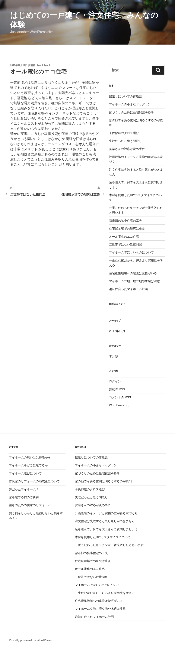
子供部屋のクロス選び (124, 133)
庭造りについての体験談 (125, 96)
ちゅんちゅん (44, 65)
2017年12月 (117, 331)
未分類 (113, 356)
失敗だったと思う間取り (125, 141)
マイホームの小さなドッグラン (130, 104)
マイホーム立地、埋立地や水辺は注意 (134, 281)
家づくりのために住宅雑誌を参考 (131, 112)
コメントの (120, 397)
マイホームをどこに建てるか (28, 465)
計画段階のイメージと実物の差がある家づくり (106, 513)
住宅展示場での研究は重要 (127, 228)
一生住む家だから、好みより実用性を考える (105, 593)
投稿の (117, 389)
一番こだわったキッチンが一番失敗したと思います (109, 545)
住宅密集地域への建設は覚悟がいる (133, 273)
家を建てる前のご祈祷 (24, 497)
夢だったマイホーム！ (24, 489)
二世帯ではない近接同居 (125, 244)
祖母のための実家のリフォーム (30, 505)
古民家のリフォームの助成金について (34, 481)
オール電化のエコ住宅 (124, 236)
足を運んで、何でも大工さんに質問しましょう (106, 529)
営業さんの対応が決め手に (127, 149)
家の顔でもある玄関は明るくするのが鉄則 (103, 481)
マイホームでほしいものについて (131, 252)
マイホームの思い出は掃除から (30, 457)
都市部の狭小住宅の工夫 (125, 220)
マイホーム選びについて (25, 473)
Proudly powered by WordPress (30, 640)
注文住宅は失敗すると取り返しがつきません (105, 521)
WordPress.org (119, 405)
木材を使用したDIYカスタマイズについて (103, 537)
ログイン (115, 381)
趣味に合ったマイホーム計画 (128, 289)
